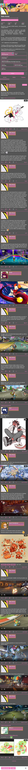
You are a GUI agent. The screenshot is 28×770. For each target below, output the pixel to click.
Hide (26, 100)
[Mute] (4, 263)
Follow (12, 73)
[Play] (2, 263)
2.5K (9, 24)
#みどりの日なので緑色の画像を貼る (9, 735)
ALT (26, 561)
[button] (14, 257)
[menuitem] (14, 257)
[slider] (14, 261)
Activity (4, 77)
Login (13, 768)
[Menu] (25, 73)
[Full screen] (26, 263)
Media (14, 77)
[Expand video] (23, 263)
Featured (23, 77)
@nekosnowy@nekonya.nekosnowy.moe (9, 18)
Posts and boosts (5, 81)
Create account (5, 768)
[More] (17, 129)
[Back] (2, 1)
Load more (14, 761)
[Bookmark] (14, 129)
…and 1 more (18, 564)
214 (2, 24)
